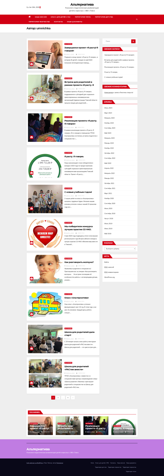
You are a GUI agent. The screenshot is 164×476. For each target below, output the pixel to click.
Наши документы (74, 22)
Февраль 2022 (109, 173)
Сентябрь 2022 (109, 158)
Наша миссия (41, 17)
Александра (108, 92)
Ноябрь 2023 (109, 123)
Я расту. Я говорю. (74, 156)
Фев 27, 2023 (70, 266)
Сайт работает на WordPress (34, 463)
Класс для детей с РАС (61, 17)
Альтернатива (82, 4)
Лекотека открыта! (126, 92)
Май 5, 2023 (70, 233)
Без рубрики (68, 43)
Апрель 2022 (109, 168)
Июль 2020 (108, 208)
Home (92, 463)
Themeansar (59, 463)
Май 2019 (107, 233)
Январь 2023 (109, 143)
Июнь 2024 (108, 108)
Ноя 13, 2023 (70, 160)
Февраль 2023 (109, 138)
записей (109, 267)
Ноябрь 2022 (109, 148)
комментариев (111, 272)
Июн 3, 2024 (70, 54)
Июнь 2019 (108, 228)
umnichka (81, 54)
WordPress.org (109, 277)
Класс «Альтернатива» (76, 297)
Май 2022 (107, 163)
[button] (137, 19)
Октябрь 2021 (109, 183)
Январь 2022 (109, 178)
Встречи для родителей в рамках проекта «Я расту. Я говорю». (79, 85)
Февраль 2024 (109, 118)
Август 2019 (108, 218)
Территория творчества (39, 22)
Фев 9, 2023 (70, 301)
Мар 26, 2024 (70, 88)
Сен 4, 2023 (70, 195)
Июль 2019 (108, 223)
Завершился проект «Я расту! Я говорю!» (119, 55)
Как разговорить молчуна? (79, 262)
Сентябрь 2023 (109, 128)
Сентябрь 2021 (109, 188)
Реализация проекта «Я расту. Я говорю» (119, 67)
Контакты (58, 22)
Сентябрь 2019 (109, 213)
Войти (106, 262)
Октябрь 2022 (109, 153)
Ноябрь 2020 (109, 198)
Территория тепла (83, 17)
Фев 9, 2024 (70, 127)
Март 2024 (108, 113)
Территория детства (104, 17)
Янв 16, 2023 (70, 373)
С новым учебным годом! (78, 192)
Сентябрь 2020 (109, 203)
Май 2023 (107, 133)
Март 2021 (108, 193)
